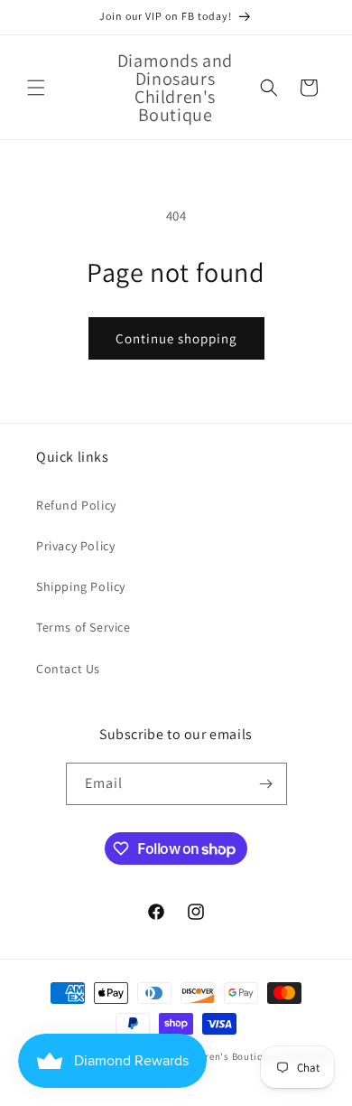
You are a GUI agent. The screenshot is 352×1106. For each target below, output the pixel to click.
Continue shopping (176, 338)
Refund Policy (76, 505)
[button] (36, 88)
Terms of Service (83, 627)
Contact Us (68, 669)
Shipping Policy (80, 586)
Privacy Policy (75, 546)
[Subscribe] (266, 784)
